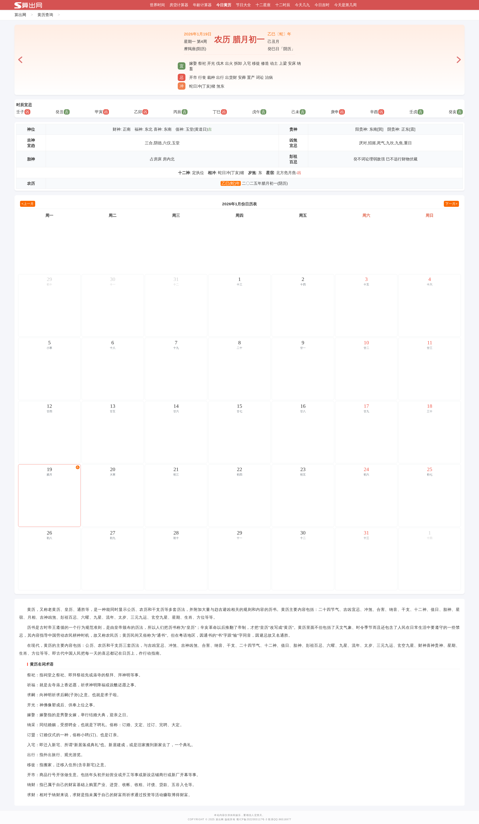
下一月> (451, 204)
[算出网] (28, 5)
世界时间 (157, 5)
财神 (116, 129)
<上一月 (28, 204)
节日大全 (243, 5)
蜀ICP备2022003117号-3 (251, 819)
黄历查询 (45, 15)
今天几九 (302, 5)
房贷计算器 (179, 5)
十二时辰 (282, 5)
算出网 (20, 15)
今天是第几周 (345, 5)
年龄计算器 (202, 5)
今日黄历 (223, 5)
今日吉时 (322, 5)
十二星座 (263, 5)
